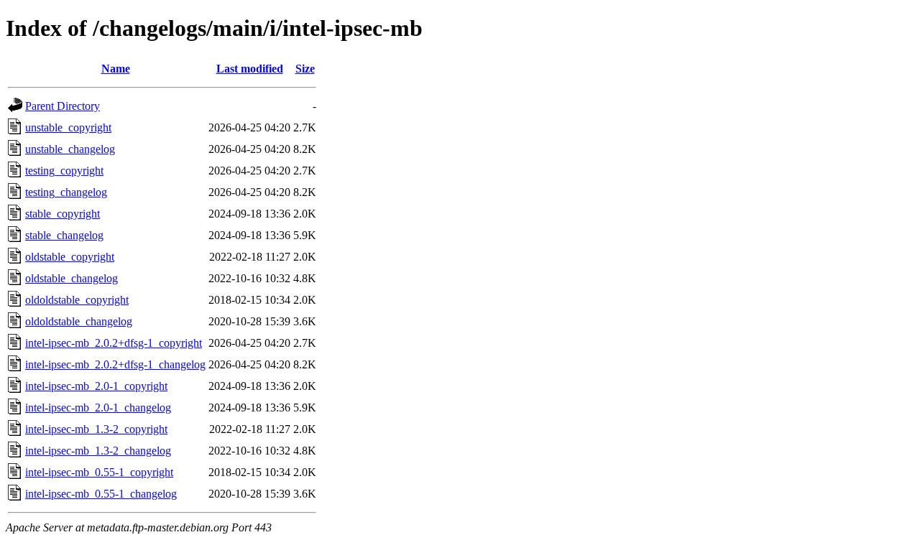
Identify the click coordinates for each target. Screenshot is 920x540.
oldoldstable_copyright (77, 300)
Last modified (249, 68)
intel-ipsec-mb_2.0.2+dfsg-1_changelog (115, 364)
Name (115, 68)
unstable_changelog (70, 149)
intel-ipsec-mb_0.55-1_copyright (99, 472)
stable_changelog (64, 235)
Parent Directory (62, 106)
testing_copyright (64, 170)
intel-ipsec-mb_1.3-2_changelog (98, 450)
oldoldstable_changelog (78, 321)
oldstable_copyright (69, 257)
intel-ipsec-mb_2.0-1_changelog (98, 407)
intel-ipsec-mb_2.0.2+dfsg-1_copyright (113, 343)
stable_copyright (62, 214)
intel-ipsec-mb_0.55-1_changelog (101, 494)
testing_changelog (66, 192)
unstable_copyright (68, 127)
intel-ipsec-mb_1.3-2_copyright (96, 429)
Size (305, 68)
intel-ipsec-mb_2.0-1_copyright (96, 386)
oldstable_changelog (71, 278)
